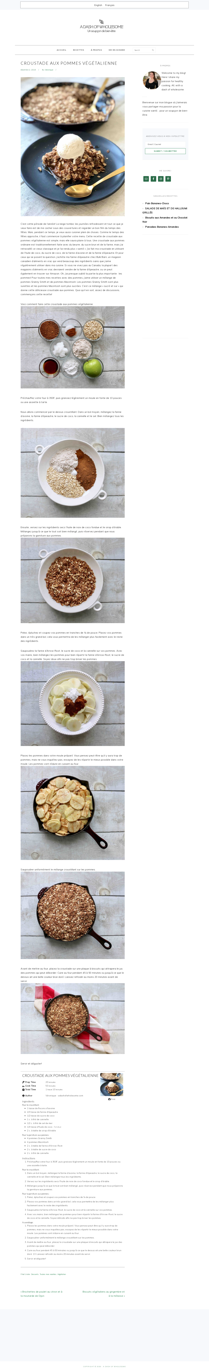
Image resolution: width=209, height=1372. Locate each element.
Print (113, 1099)
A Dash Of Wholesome (104, 26)
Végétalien (61, 1274)
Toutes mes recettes (48, 1274)
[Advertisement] (165, 286)
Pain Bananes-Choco (157, 203)
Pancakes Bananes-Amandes (162, 226)
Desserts (35, 1274)
